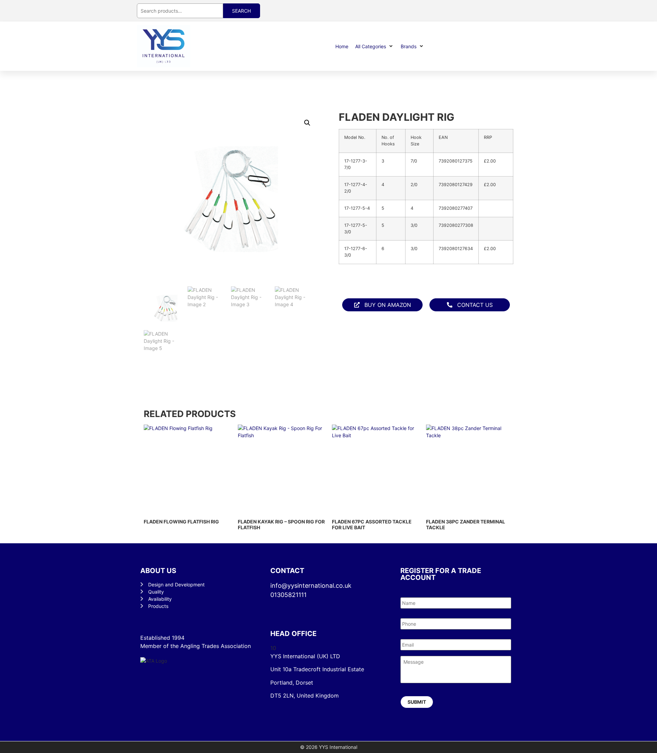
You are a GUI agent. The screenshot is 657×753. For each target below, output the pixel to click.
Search (241, 11)
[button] (374, 46)
